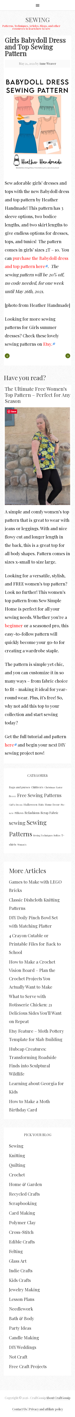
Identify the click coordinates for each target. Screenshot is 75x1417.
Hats (41, 804)
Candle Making (24, 1337)
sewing (17, 822)
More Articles (27, 870)
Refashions (32, 813)
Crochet (17, 1174)
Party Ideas (20, 1328)
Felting (16, 1251)
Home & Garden (25, 1184)
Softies (57, 835)
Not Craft (18, 1357)
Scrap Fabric (49, 813)
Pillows (19, 813)
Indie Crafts (20, 1270)
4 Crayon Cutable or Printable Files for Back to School (35, 943)
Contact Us (19, 1409)
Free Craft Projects (28, 1366)
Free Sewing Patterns (39, 795)
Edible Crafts (22, 1241)
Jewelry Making (24, 1289)
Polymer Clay (22, 1222)
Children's (37, 787)
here (9, 745)
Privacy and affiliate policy (46, 1409)
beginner (14, 625)
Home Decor (52, 804)
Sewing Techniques (42, 835)
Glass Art (17, 1261)
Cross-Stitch (21, 1232)
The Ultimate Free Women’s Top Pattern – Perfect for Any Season (37, 394)
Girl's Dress (15, 804)
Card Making (22, 1213)
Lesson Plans (21, 1299)
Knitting (17, 1155)
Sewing (37, 19)
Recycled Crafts (24, 1194)
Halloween (30, 804)
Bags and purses (19, 787)
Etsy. (47, 344)
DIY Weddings (22, 1347)
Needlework (21, 1309)
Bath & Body (21, 1318)
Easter (59, 787)
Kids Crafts (20, 1280)
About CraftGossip (58, 1398)
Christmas (49, 787)
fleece (12, 796)
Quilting (17, 1165)
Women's (21, 844)
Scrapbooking (23, 1203)
